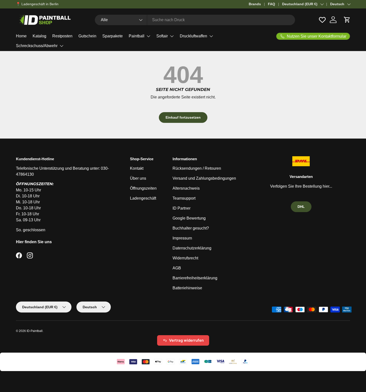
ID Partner (181, 208)
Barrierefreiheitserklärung (195, 278)
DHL (301, 207)
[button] (347, 19)
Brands (255, 4)
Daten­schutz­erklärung (192, 248)
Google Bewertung (189, 218)
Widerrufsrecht (185, 258)
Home (21, 36)
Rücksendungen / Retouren (197, 168)
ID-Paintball (35, 331)
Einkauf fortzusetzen (183, 117)
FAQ (271, 4)
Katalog (39, 36)
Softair (162, 36)
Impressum (182, 238)
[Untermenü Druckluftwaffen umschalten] (211, 36)
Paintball (136, 36)
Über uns (138, 178)
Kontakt (136, 168)
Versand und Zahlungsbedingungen (204, 178)
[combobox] (195, 20)
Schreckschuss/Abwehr (37, 46)
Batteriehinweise (187, 288)
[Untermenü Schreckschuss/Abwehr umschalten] (61, 46)
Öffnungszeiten (143, 188)
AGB (177, 268)
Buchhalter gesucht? (191, 228)
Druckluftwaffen (193, 36)
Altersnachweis (186, 188)
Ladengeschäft (143, 198)
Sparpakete (112, 36)
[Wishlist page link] (322, 19)
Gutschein (87, 36)
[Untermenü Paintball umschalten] (148, 36)
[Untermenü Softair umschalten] (172, 36)
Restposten (62, 36)
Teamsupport (184, 198)
